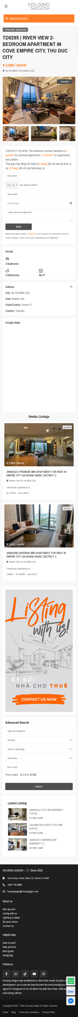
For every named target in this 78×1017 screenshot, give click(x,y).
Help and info (9, 947)
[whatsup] (15, 973)
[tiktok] (25, 973)
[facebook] (6, 973)
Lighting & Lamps (11, 917)
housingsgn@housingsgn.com (22, 891)
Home (5, 1012)
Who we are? (9, 909)
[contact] (70, 1000)
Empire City (28, 70)
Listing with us (10, 913)
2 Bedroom (10, 29)
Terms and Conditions (29, 1012)
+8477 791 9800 (14, 884)
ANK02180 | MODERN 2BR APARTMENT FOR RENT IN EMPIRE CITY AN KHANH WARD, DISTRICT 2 (36, 554)
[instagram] (43, 973)
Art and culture (10, 921)
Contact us (8, 926)
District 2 (26, 305)
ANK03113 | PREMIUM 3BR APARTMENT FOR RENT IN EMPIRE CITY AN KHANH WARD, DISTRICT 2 (36, 473)
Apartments (21, 29)
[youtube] (34, 973)
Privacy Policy (48, 1012)
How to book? (9, 942)
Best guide (8, 951)
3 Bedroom (12, 487)
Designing (8, 955)
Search (39, 786)
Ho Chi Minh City (13, 70)
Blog (13, 1012)
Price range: (12, 775)
